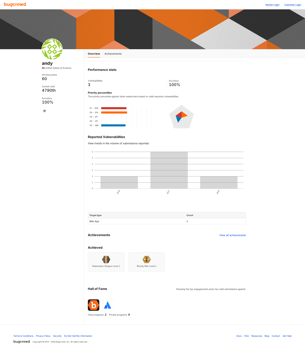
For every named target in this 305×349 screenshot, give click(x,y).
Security (57, 336)
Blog (267, 336)
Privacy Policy (43, 336)
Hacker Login (272, 4)
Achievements (113, 53)
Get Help (287, 336)
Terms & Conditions (23, 336)
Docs (239, 336)
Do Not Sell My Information (78, 336)
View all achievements (232, 235)
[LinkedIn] (44, 111)
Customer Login (293, 4)
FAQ (246, 336)
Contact (276, 336)
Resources (256, 336)
